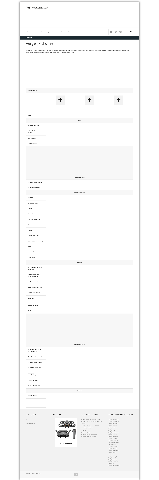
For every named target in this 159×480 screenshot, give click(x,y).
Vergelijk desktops (113, 456)
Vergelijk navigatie (113, 436)
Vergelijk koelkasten (113, 419)
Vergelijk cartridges (113, 423)
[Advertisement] (93, 15)
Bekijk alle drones (30, 423)
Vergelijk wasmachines (114, 465)
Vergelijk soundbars (113, 440)
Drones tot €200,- (66, 32)
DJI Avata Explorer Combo (87, 429)
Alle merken (40, 32)
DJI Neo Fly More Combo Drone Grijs (90, 419)
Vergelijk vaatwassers (113, 421)
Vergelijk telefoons (113, 461)
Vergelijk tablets (112, 452)
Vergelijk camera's (113, 446)
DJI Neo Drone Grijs (86, 431)
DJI (26, 419)
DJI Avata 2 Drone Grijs (87, 427)
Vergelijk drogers (112, 427)
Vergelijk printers (112, 448)
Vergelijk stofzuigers (113, 442)
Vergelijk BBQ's (112, 454)
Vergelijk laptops (112, 434)
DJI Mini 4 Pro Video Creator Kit (89, 434)
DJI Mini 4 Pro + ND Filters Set (88, 436)
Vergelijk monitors (113, 458)
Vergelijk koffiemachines (114, 431)
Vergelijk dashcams (113, 425)
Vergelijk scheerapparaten (114, 429)
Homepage (30, 32)
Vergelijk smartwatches (114, 450)
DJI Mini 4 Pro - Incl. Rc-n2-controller (90, 425)
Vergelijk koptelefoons (113, 432)
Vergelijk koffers (112, 444)
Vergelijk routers (112, 438)
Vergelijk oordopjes (113, 460)
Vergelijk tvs (111, 463)
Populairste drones (52, 32)
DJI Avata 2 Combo (85, 432)
